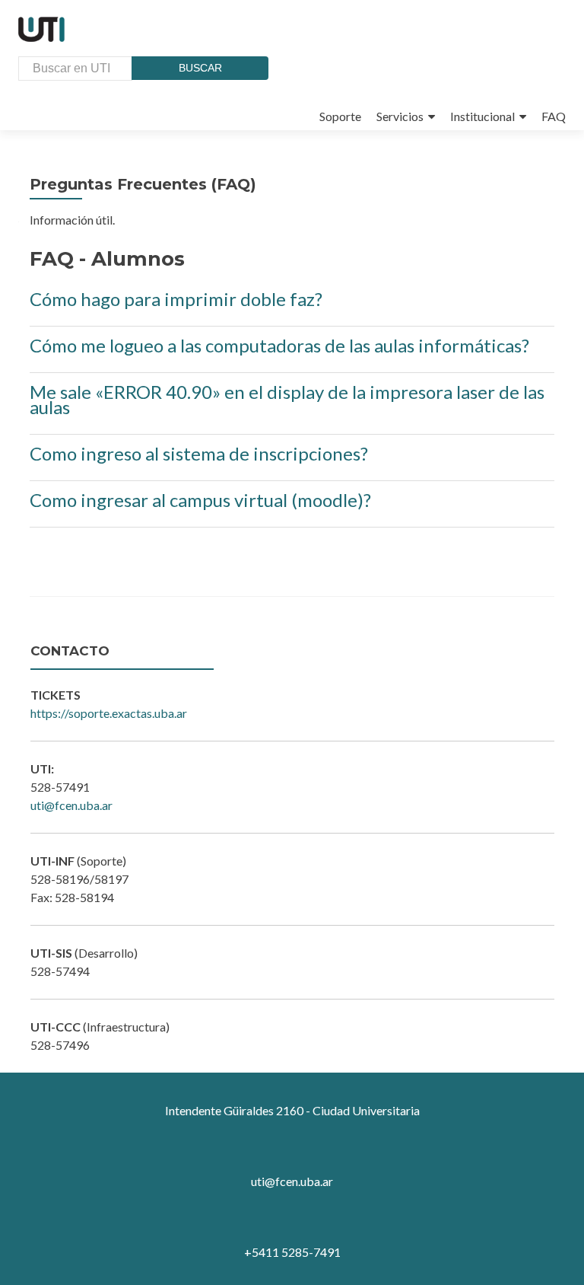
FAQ (553, 116)
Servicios (400, 116)
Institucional (482, 116)
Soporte (340, 116)
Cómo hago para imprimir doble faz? (176, 299)
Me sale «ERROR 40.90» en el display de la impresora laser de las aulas (287, 399)
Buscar (200, 68)
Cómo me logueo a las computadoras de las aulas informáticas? (279, 345)
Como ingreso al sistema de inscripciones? (199, 453)
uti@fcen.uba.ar (71, 805)
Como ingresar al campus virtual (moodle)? (200, 500)
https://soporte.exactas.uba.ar (108, 713)
